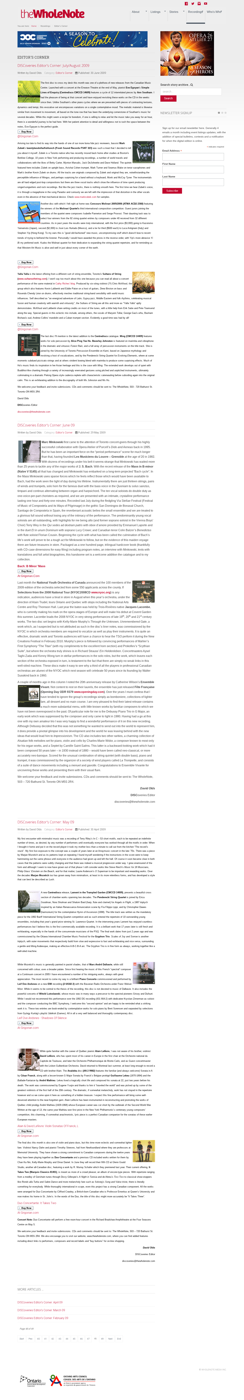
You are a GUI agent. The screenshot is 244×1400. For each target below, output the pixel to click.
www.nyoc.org (100, 592)
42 (52, 1339)
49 (102, 1339)
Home (34, 26)
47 (88, 1339)
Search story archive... (175, 84)
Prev (31, 1339)
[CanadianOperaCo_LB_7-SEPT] (83, 39)
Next (110, 1339)
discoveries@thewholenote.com (34, 411)
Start (21, 1339)
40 (38, 1339)
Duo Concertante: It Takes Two (37, 1203)
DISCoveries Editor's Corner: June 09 (46, 425)
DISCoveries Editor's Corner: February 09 (43, 1318)
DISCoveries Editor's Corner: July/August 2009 (53, 65)
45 (74, 1339)
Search (168, 98)
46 (81, 1339)
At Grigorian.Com (31, 571)
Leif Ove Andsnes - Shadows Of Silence (42, 1018)
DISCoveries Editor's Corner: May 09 (46, 822)
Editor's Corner (64, 73)
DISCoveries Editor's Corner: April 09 (40, 1302)
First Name (168, 163)
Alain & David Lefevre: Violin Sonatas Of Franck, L (48, 1126)
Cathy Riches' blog (65, 283)
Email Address (172, 150)
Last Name (168, 176)
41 (45, 1339)
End (119, 1339)
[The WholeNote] (52, 14)
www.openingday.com (88, 691)
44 (67, 1339)
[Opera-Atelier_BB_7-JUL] (187, 53)
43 (60, 1339)
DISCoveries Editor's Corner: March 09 (41, 1310)
